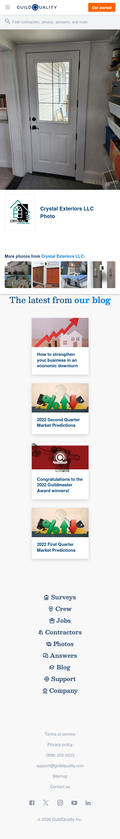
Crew (63, 608)
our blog (92, 300)
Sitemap (60, 776)
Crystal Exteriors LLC (62, 256)
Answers (63, 655)
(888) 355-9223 (60, 755)
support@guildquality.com (60, 765)
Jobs (64, 620)
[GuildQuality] (37, 7)
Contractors (63, 632)
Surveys (63, 597)
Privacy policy (60, 744)
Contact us (60, 786)
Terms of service (60, 734)
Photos (63, 643)
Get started (102, 7)
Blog (63, 667)
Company (63, 690)
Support (63, 678)
